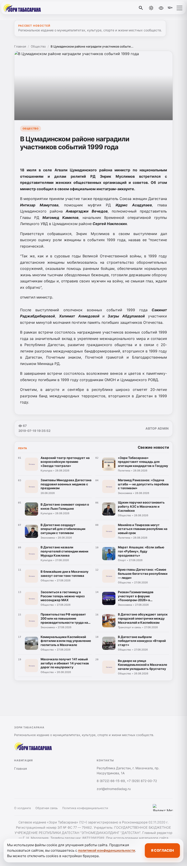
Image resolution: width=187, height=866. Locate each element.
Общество (38, 46)
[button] (179, 8)
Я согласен (162, 850)
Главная (20, 46)
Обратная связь (46, 808)
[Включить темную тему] (151, 8)
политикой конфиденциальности (106, 850)
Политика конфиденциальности (85, 808)
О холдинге (22, 808)
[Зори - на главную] (22, 8)
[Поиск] (141, 8)
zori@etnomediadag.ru (114, 789)
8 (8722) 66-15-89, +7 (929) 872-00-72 (127, 781)
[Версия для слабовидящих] (161, 8)
